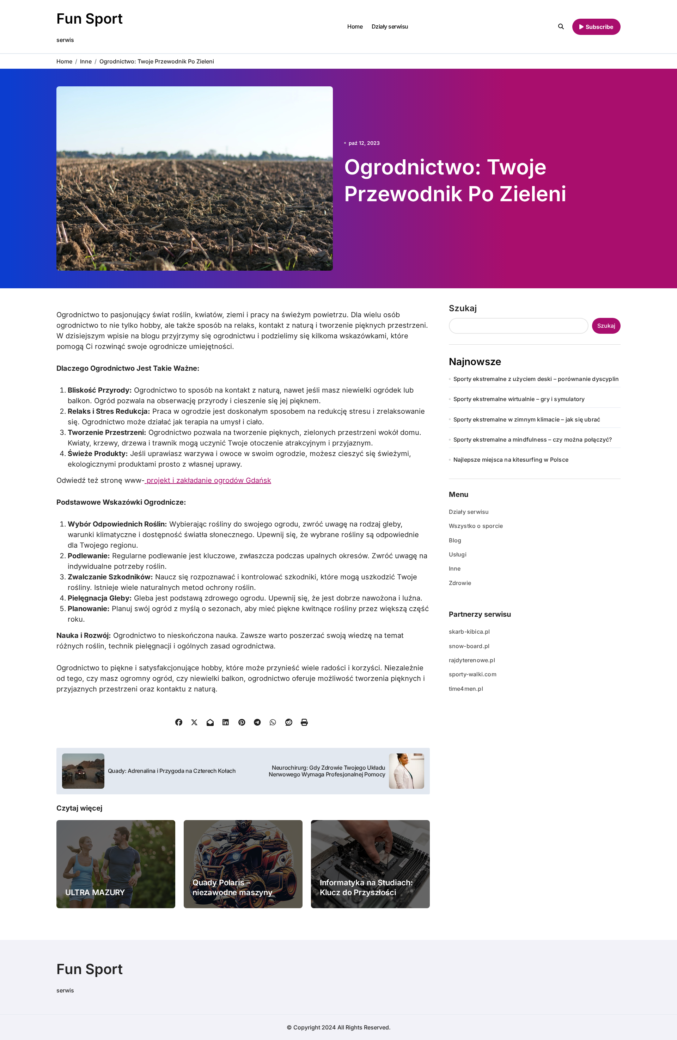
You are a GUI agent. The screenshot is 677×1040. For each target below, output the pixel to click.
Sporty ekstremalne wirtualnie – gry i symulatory (519, 398)
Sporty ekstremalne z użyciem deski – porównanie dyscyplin (536, 378)
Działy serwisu (390, 26)
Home (354, 26)
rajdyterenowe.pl (472, 660)
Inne (455, 568)
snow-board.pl (469, 646)
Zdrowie (460, 582)
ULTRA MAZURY (95, 892)
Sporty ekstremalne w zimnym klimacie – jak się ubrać (526, 419)
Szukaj (463, 308)
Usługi (457, 554)
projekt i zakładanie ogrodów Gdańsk (208, 480)
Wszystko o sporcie (476, 525)
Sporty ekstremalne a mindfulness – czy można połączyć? (532, 439)
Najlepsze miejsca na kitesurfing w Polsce (510, 459)
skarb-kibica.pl (469, 631)
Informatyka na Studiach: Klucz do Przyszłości (366, 887)
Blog (455, 540)
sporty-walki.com (472, 674)
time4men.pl (466, 688)
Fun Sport (89, 18)
